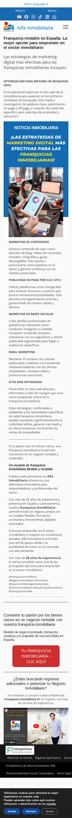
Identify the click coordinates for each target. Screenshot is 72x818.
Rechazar (31, 811)
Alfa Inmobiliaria (35, 28)
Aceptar (12, 811)
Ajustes (50, 811)
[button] (65, 27)
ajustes (51, 804)
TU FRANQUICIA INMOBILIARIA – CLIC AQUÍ (36, 656)
